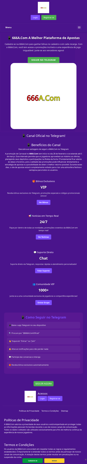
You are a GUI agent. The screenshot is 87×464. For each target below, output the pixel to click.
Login (35, 17)
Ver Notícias (43, 237)
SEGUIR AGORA (43, 383)
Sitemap (64, 411)
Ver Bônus (43, 202)
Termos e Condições (50, 411)
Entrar (54, 461)
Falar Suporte (43, 270)
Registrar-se (49, 17)
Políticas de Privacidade (29, 411)
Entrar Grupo (44, 302)
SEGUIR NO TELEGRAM (43, 60)
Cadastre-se (32, 461)
